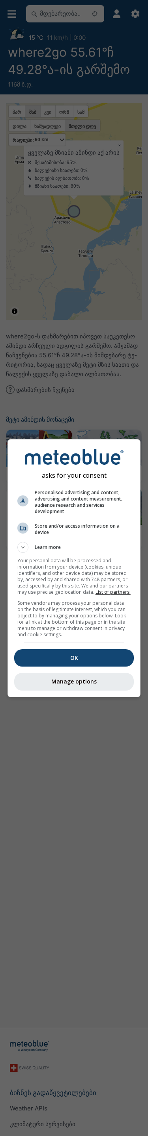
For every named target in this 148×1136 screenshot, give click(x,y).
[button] (74, 547)
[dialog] (74, 568)
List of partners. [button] (113, 592)
